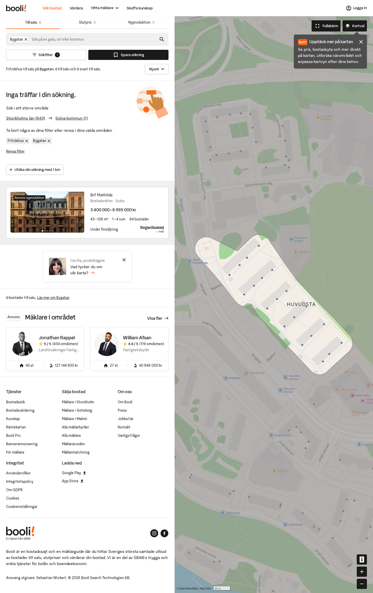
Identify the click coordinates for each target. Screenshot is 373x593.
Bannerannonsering (22, 444)
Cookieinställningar (21, 506)
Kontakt (124, 427)
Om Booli (125, 402)
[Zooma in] (362, 572)
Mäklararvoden (73, 444)
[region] (274, 304)
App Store (70, 481)
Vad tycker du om (86, 269)
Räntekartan (16, 427)
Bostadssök (15, 402)
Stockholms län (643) (25, 118)
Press (122, 410)
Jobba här (125, 418)
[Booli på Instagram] (154, 533)
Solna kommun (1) (71, 118)
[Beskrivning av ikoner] (362, 559)
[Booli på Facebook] (164, 533)
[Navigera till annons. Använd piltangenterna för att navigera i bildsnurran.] (47, 211)
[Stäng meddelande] (361, 42)
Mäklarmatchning (76, 452)
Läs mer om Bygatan (53, 297)
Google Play (71, 473)
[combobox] (58, 39)
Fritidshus (16, 140)
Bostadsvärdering (20, 410)
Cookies (12, 498)
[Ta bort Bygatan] (26, 39)
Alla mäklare (71, 435)
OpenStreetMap (188, 588)
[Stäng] (124, 259)
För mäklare (15, 452)
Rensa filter (15, 151)
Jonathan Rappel (57, 338)
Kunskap (13, 418)
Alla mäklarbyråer (75, 427)
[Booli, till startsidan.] (16, 8)
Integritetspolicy (19, 481)
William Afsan (137, 338)
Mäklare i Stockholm (78, 402)
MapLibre (205, 588)
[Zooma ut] (362, 584)
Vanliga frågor (129, 435)
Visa (154, 318)
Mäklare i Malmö (74, 418)
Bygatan (39, 140)
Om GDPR (14, 490)
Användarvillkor (18, 473)
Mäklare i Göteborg (77, 410)
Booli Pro (13, 435)
